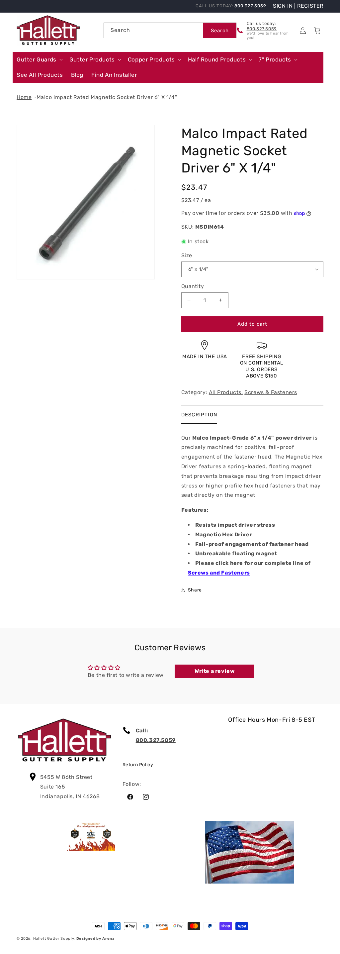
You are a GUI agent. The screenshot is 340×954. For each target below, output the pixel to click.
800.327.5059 (262, 28)
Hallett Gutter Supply (53, 938)
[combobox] (153, 30)
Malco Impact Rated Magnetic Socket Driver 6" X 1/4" (107, 97)
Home (24, 97)
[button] (39, 59)
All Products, (226, 392)
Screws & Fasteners (270, 392)
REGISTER (310, 6)
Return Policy (138, 765)
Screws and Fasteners (219, 573)
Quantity (192, 286)
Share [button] (195, 590)
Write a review (214, 671)
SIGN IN (283, 6)
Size (186, 255)
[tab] (199, 415)
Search (220, 31)
